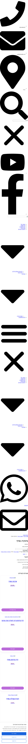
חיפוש (27, 120)
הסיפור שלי (23, 224)
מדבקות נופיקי (4, 551)
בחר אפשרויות (13, 609)
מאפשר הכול (14, 733)
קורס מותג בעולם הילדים (17, 271)
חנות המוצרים (22, 226)
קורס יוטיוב (20, 272)
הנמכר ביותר (20, 536)
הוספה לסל (25, 550)
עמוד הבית (26, 536)
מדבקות (8, 551)
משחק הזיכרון (20, 316)
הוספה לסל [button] (12, 649)
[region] (14, 733)
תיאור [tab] (24, 554)
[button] (14, 105)
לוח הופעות (23, 225)
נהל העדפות (14, 737)
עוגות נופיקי (23, 228)
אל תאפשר (14, 741)
